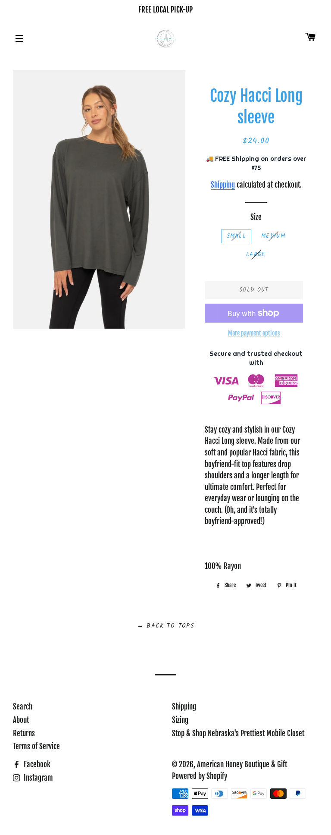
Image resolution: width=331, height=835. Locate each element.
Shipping (223, 184)
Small (237, 236)
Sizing (180, 720)
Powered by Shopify (199, 776)
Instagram (37, 777)
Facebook (36, 764)
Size (256, 217)
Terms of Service (36, 746)
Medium (273, 236)
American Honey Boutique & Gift (242, 764)
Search (22, 706)
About (21, 720)
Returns (24, 733)
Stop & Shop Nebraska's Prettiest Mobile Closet (238, 733)
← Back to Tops (165, 626)
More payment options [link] (254, 333)
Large (256, 254)
